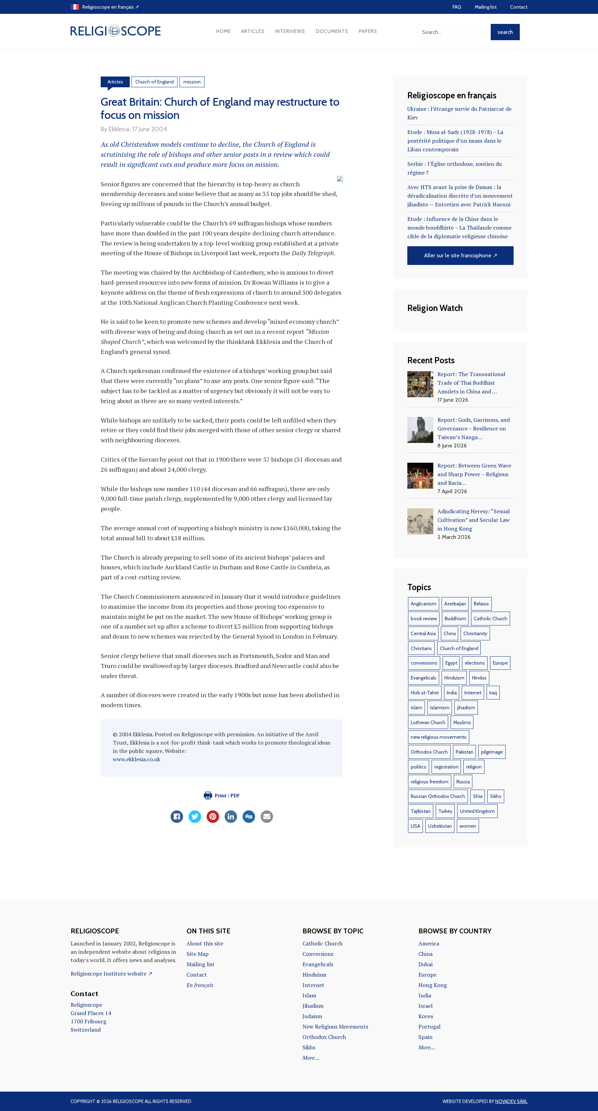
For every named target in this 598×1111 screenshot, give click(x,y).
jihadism (466, 707)
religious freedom (429, 782)
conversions (424, 663)
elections (475, 663)
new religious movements (438, 737)
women (468, 826)
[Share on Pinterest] (213, 820)
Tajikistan (421, 811)
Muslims (462, 722)
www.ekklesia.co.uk (136, 759)
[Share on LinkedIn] (231, 820)
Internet (472, 693)
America (428, 943)
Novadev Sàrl (511, 1101)
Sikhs (495, 796)
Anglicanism (423, 604)
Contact (518, 7)
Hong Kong (432, 985)
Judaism (312, 1016)
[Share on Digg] (249, 820)
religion (474, 767)
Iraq (493, 693)
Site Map (198, 954)
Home (223, 31)
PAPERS (368, 31)
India (452, 693)
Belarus (481, 604)
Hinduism (454, 678)
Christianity (475, 633)
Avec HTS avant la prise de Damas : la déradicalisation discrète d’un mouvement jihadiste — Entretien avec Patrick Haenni (460, 195)
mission (192, 82)
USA (415, 826)
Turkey (445, 811)
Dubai (425, 964)
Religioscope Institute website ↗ (111, 973)
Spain (425, 1037)
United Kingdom (477, 811)
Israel (425, 1006)
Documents (332, 31)
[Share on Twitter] (195, 820)
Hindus (479, 678)
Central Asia (423, 633)
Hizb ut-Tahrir (425, 693)
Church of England (154, 82)
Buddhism (455, 618)
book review (424, 618)
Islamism (440, 707)
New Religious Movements (335, 1026)
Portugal (429, 1026)
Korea (425, 1016)
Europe (500, 663)
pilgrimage (492, 752)
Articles (253, 31)
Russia (463, 782)
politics (418, 767)
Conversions (317, 954)
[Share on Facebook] (177, 820)
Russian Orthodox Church (438, 796)
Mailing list (486, 7)
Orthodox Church (429, 752)
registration (446, 767)
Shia (477, 796)
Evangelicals (423, 678)
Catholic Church (490, 618)
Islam (416, 707)
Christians (421, 648)
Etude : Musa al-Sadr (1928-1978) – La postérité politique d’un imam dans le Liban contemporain (455, 140)
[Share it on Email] (267, 820)
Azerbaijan (455, 604)
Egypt (451, 663)
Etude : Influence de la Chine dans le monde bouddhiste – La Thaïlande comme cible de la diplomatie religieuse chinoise (459, 227)
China (450, 633)
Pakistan (464, 752)
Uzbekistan (440, 826)
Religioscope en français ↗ (110, 7)
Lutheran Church (428, 722)
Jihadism (313, 1006)
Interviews (290, 31)
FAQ (457, 7)
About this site (205, 943)
